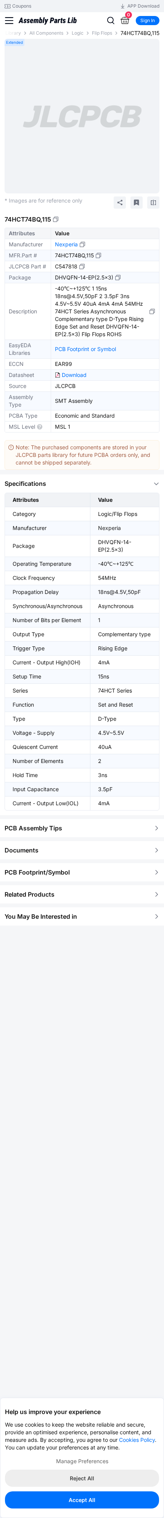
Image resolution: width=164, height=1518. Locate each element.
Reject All (82, 1478)
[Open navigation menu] (9, 20)
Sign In (147, 20)
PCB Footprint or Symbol (85, 349)
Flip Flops (102, 33)
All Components (46, 33)
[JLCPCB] (47, 24)
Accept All (82, 1500)
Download (74, 375)
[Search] (110, 20)
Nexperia (66, 244)
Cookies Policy (137, 1440)
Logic (78, 33)
